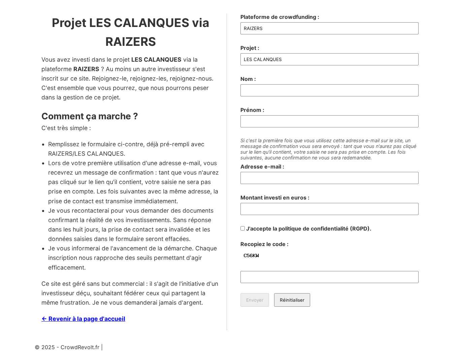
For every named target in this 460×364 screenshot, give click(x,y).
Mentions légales (125, 347)
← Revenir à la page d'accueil (83, 318)
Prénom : (252, 110)
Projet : (249, 47)
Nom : (248, 78)
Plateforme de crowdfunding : (279, 16)
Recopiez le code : (264, 244)
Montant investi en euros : (274, 197)
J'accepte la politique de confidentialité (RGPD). (308, 228)
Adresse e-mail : (262, 166)
